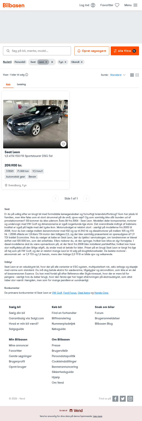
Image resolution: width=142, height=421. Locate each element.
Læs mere (97, 416)
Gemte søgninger (20, 356)
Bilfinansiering (61, 318)
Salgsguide (16, 329)
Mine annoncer (18, 345)
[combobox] (37, 50)
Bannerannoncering (65, 367)
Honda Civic (101, 293)
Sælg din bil (17, 313)
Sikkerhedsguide (63, 372)
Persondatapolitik (63, 356)
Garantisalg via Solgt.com (26, 318)
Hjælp (56, 377)
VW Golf (57, 293)
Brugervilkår (60, 351)
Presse (56, 345)
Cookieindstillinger (64, 361)
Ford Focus (69, 293)
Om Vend (58, 383)
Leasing (21, 84)
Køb (8, 84)
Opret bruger (17, 367)
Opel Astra (84, 293)
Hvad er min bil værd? (23, 324)
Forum (99, 313)
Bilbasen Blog (104, 324)
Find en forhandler (64, 313)
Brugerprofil (17, 361)
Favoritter (15, 351)
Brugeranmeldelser (107, 318)
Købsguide (59, 329)
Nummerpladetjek (63, 324)
